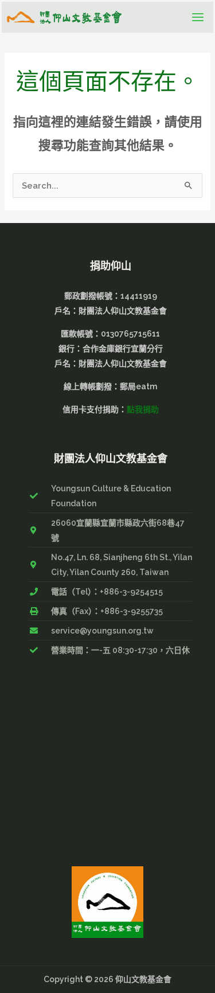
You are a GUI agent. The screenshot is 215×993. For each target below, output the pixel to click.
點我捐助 (143, 409)
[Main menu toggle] (197, 17)
